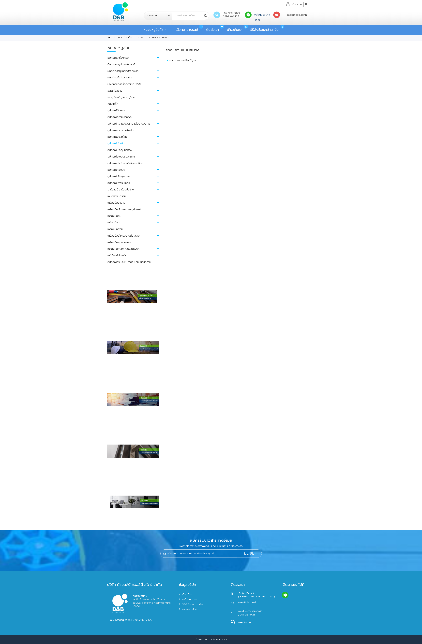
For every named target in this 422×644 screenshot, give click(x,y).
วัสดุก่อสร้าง (114, 90)
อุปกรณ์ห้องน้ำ (116, 170)
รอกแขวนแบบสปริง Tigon (182, 60)
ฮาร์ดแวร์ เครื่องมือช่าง (120, 189)
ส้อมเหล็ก (112, 104)
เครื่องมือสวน (115, 229)
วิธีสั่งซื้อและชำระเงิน (264, 29)
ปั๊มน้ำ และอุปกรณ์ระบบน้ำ (121, 64)
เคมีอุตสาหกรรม (116, 196)
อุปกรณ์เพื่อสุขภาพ (118, 176)
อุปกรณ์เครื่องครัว (118, 58)
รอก (140, 37)
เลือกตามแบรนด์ (187, 29)
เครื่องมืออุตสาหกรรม (119, 242)
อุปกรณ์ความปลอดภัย (120, 117)
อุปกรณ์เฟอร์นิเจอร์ (118, 183)
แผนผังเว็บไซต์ (189, 609)
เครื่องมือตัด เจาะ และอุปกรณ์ (124, 209)
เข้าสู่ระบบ (297, 4)
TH (307, 4)
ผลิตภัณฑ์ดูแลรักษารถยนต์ (122, 71)
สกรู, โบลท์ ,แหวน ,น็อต (121, 97)
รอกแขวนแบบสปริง (159, 37)
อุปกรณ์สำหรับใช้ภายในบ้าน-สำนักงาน (129, 262)
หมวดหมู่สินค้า (154, 29)
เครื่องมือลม (114, 216)
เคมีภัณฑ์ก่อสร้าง (117, 255)
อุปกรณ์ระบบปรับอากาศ (121, 156)
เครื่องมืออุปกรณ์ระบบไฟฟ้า (123, 249)
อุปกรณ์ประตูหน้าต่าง (119, 150)
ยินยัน (249, 553)
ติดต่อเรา (212, 29)
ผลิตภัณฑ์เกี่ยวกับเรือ (119, 77)
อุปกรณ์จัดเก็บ (124, 37)
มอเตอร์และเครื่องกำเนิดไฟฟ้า (124, 84)
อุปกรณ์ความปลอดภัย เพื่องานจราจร (129, 123)
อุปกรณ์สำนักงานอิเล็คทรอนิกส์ (125, 163)
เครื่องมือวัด (114, 222)
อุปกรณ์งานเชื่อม (117, 137)
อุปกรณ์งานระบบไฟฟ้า (120, 130)
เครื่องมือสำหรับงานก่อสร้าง (123, 235)
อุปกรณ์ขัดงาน (116, 110)
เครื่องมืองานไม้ (116, 202)
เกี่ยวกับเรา (234, 29)
